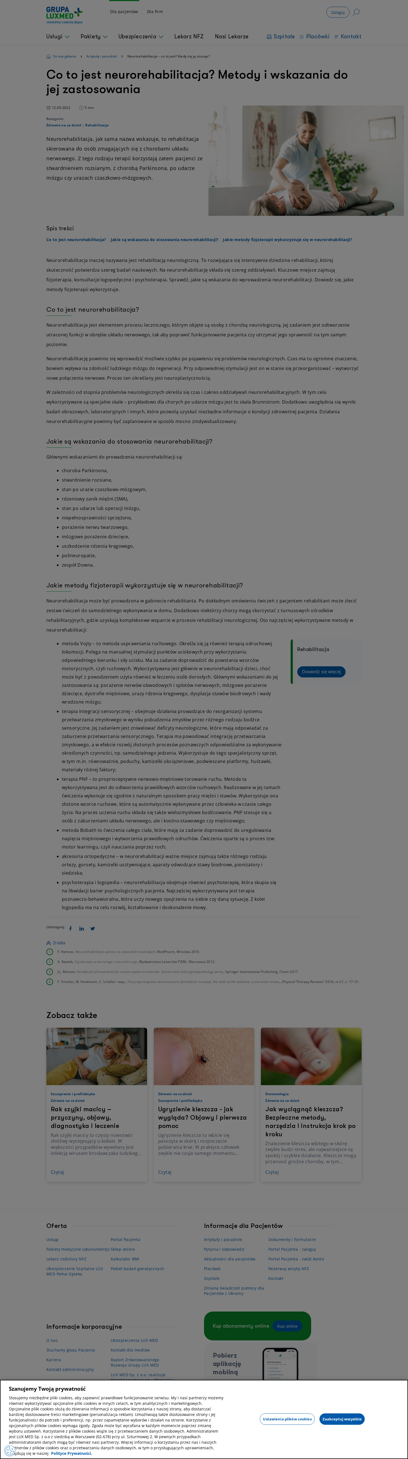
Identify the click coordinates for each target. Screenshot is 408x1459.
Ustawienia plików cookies (287, 1418)
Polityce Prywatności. (71, 1453)
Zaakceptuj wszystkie (342, 1418)
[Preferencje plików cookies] (9, 1450)
